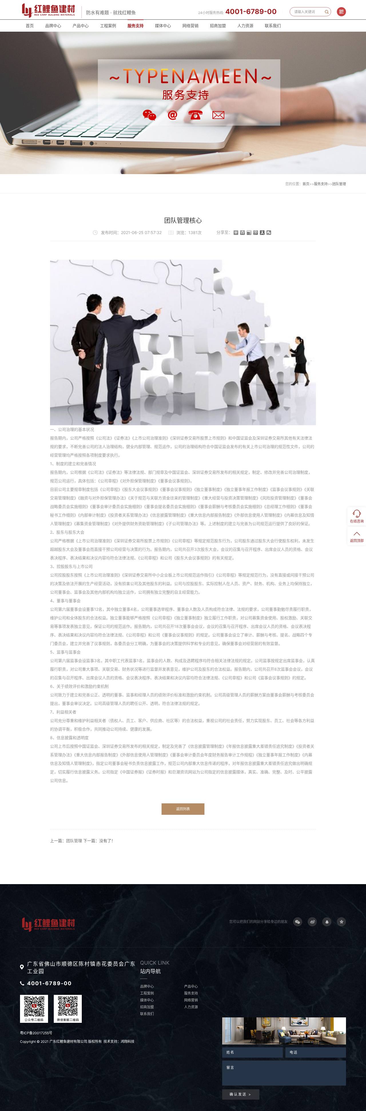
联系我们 (273, 25)
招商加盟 (218, 25)
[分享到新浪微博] (249, 232)
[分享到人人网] (262, 232)
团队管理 (339, 184)
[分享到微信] (268, 232)
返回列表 (183, 809)
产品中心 (81, 25)
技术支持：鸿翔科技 (119, 1041)
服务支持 (136, 25)
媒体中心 (163, 25)
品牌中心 (53, 25)
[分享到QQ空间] (242, 232)
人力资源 (245, 25)
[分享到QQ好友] (326, 921)
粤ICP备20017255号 (36, 1033)
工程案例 (108, 25)
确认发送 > (241, 1094)
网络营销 (190, 25)
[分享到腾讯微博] (255, 232)
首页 (30, 25)
